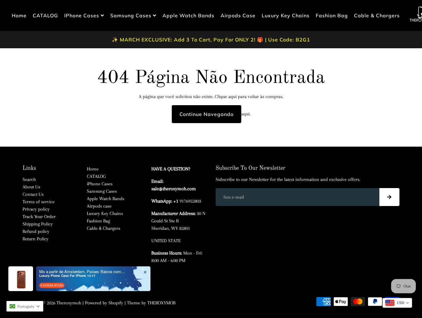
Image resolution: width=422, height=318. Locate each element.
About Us (31, 187)
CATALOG (45, 15)
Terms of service (39, 201)
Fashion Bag (332, 15)
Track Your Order (39, 216)
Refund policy (36, 231)
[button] (24, 306)
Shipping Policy (38, 224)
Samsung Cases (131, 15)
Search (29, 179)
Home (19, 15)
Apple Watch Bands (188, 15)
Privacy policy (36, 209)
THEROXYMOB (161, 303)
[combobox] (397, 303)
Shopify (115, 303)
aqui (232, 96)
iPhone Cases (82, 15)
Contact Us (33, 194)
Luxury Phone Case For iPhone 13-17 (67, 275)
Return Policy (36, 239)
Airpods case (238, 15)
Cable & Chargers (377, 15)
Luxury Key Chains (286, 15)
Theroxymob (69, 303)
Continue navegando (206, 114)
